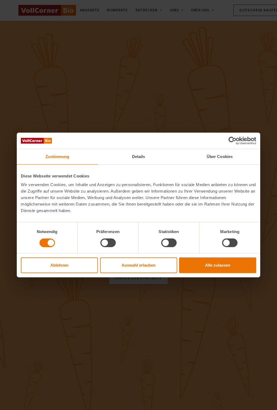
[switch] (108, 242)
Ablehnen (59, 265)
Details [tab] (138, 156)
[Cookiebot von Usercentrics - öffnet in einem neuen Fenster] (232, 141)
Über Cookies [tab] (220, 156)
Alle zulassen (217, 265)
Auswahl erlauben (138, 265)
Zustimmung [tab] (57, 156)
